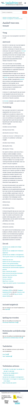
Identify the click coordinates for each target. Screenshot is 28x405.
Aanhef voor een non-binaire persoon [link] (11, 261)
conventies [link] (9, 17)
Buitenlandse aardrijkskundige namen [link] (13, 337)
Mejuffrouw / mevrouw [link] (8, 281)
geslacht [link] (22, 79)
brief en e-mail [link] (16, 17)
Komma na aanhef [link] (7, 279)
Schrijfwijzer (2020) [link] (7, 290)
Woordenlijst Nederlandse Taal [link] (10, 322)
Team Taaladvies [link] (7, 356)
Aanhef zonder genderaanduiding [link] (10, 263)
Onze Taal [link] (5, 354)
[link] (14, 2)
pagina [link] (7, 309)
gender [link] (6, 77)
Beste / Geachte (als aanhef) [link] (9, 271)
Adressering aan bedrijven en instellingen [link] (12, 265)
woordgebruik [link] (10, 18)
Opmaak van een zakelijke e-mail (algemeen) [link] (13, 254)
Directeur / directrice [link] (7, 277)
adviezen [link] (4, 17)
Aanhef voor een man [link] (8, 259)
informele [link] (6, 101)
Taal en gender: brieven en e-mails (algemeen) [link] (13, 256)
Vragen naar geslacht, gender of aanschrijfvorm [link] (14, 283)
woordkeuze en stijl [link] (18, 18)
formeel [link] (23, 51)
